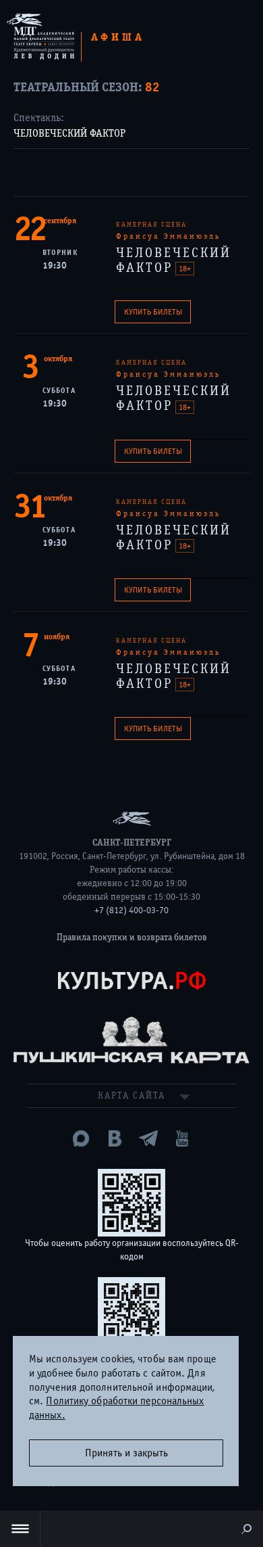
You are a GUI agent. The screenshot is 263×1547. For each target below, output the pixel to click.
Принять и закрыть (126, 1453)
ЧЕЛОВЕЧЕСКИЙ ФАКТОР (69, 133)
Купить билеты (153, 312)
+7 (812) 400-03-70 (131, 910)
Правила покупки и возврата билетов (132, 937)
